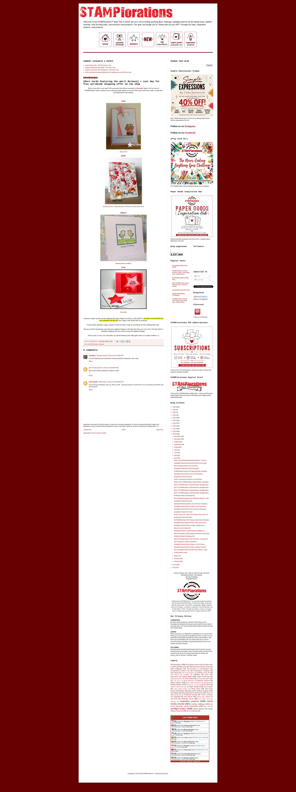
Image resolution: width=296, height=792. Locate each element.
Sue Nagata (174, 693)
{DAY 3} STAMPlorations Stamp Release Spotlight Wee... (192, 487)
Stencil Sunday (202, 691)
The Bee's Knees (197, 693)
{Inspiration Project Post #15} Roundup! (186, 468)
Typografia (177, 697)
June (176, 452)
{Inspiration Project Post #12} (183, 512)
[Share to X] (125, 341)
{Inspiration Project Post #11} (183, 517)
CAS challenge (176, 669)
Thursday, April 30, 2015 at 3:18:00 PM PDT (105, 368)
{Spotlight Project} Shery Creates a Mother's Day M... (190, 547)
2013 (174, 567)
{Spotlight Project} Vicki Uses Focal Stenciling (188, 474)
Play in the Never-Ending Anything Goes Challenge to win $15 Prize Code (108, 72)
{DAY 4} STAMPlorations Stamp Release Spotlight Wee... (192, 485)
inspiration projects (189, 701)
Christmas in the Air (203, 673)
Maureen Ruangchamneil (203, 682)
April (175, 458)
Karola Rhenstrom (189, 680)
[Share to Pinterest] (129, 341)
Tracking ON (196, 761)
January (177, 561)
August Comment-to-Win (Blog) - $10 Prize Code (100, 67)
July (175, 450)
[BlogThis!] (123, 341)
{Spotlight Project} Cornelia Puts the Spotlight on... (189, 531)
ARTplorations (176, 664)
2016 (174, 431)
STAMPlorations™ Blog (178, 727)
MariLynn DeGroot (203, 680)
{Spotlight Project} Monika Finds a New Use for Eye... (190, 522)
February (177, 558)
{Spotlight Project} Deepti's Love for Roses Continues (190, 504)
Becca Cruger (184, 667)
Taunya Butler (93, 382)
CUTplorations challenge (201, 671)
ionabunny (92, 355)
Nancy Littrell (206, 684)
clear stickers (202, 698)
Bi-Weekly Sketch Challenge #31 (184, 536)
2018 (174, 426)
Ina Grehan (200, 678)
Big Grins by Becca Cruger (201, 667)
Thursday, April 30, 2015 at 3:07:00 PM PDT (109, 355)
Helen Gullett (189, 678)
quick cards (207, 706)
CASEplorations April (180, 552)
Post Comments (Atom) (99, 433)
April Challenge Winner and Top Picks (186, 466)
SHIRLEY (123, 213)
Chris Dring (174, 673)
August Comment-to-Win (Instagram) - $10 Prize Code (102, 70)
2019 (174, 423)
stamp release (198, 709)
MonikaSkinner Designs (193, 684)
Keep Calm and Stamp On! (182, 528)
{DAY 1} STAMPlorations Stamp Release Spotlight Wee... (192, 493)
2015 (174, 434)
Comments (199, 280)
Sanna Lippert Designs (181, 689)
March (176, 556)
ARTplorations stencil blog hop (195, 664)
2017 (174, 428)
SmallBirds (128, 263)
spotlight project (178, 708)
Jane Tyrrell (209, 678)
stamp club (101, 335)
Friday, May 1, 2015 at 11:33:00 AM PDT (111, 382)
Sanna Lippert (208, 687)
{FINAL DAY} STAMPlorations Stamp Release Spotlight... (191, 482)
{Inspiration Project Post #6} (181, 290)
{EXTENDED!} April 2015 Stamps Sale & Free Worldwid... (192, 520)
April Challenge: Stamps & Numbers (185, 541)
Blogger (165, 773)
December (177, 436)
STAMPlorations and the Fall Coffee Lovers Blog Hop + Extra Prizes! (179, 300)
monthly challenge (198, 704)
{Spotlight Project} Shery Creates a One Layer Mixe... (190, 506)
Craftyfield (196, 674)
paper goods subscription (188, 706)
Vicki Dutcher (188, 697)
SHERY (123, 156)
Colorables (186, 674)
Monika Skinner (176, 684)
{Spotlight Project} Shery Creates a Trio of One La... (190, 544)
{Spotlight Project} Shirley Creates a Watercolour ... (190, 525)
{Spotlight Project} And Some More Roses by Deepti (190, 463)
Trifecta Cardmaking (207, 694)
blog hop (101, 344)
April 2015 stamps (93, 344)
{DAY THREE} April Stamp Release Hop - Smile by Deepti (180, 284)
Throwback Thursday (190, 695)
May (175, 455)
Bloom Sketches (119, 206)
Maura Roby (189, 682)
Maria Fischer (176, 683)
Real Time (189, 761)
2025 (174, 409)
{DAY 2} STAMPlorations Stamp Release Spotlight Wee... (192, 490)
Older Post (159, 430)
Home (124, 430)
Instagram (190, 126)
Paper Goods (194, 687)
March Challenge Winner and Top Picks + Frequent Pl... (191, 539)
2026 (174, 407)
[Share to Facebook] (127, 341)
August (176, 447)
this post (140, 88)
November (177, 439)
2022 (174, 415)
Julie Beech (177, 680)
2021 (174, 418)
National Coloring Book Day (178, 686)
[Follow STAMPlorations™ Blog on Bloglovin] (200, 297)
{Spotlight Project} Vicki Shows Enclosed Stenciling (190, 509)
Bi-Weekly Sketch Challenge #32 (184, 495)
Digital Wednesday (203, 676)
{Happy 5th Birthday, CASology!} (178, 294)
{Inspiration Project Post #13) (183, 501)
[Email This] (121, 341)
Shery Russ (195, 689)
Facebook (190, 133)
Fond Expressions (108, 206)
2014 (174, 565)
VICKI (123, 267)
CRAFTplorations (192, 668)
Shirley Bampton (185, 691)
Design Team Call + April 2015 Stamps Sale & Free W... (191, 514)
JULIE (123, 101)
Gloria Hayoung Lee (176, 678)
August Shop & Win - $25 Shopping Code (98, 65)
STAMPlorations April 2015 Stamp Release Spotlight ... (191, 471)
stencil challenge (192, 711)
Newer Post (87, 430)
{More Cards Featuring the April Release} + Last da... (190, 460)
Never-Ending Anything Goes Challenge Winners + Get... (192, 498)
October (177, 442)
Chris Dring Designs (188, 672)
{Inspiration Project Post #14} (183, 477)
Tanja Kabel (185, 693)
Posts (198, 276)
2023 (174, 412)
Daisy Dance (136, 206)
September (178, 444)
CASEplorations (200, 749)
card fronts (174, 699)
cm (90, 368)
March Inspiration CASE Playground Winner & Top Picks (191, 533)
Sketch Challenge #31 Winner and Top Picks (188, 479)
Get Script (182, 761)
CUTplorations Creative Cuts (180, 671)
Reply (90, 361)
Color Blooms (175, 674)
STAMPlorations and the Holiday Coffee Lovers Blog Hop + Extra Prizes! (181, 272)
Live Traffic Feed (190, 717)
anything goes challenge (203, 696)
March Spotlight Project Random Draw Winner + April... (191, 550)
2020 (174, 420)
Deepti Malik (187, 676)
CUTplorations (204, 669)
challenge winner (187, 699)
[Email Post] (116, 341)
